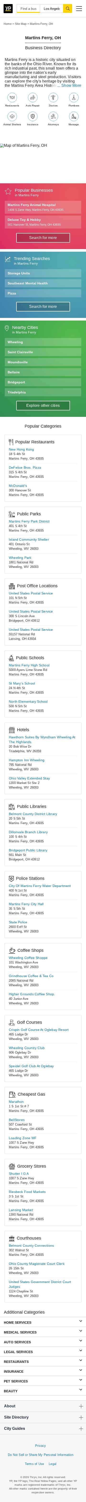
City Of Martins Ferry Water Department (40, 886)
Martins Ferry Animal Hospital (36, 207)
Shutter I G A (19, 1173)
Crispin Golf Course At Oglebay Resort (39, 1030)
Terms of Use (34, 1464)
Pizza (12, 293)
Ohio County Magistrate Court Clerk (36, 1264)
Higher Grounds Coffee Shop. (32, 994)
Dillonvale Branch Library (28, 832)
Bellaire (14, 372)
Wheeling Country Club (27, 1048)
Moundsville (18, 362)
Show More (71, 85)
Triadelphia (17, 392)
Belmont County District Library (33, 814)
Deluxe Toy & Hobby (34, 222)
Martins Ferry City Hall (26, 904)
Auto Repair (32, 105)
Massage (74, 124)
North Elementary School (28, 701)
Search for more (43, 238)
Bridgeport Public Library (28, 850)
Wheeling (15, 342)
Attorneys (53, 124)
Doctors (53, 105)
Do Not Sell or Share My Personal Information (40, 1455)
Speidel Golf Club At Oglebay (31, 1066)
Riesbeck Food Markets (27, 1192)
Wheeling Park (20, 558)
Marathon (16, 1102)
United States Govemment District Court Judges (40, 1284)
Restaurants (12, 105)
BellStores (17, 1120)
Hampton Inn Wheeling (26, 760)
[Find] (67, 8)
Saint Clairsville (20, 352)
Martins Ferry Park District (29, 521)
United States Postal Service (31, 593)
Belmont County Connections (31, 1245)
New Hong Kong (21, 449)
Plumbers (74, 105)
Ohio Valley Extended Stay (29, 778)
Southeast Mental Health (28, 283)
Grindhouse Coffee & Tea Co (31, 976)
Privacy (40, 1446)
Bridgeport (16, 382)
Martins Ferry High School (29, 665)
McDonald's (18, 486)
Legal (52, 1464)
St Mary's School (22, 683)
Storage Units (19, 273)
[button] (79, 8)
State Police (18, 922)
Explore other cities (43, 405)
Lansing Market (21, 1210)
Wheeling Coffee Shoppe (28, 958)
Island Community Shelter (29, 539)
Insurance (32, 124)
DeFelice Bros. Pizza (25, 467)
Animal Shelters (12, 124)
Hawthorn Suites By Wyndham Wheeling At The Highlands (42, 739)
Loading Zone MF (23, 1138)
